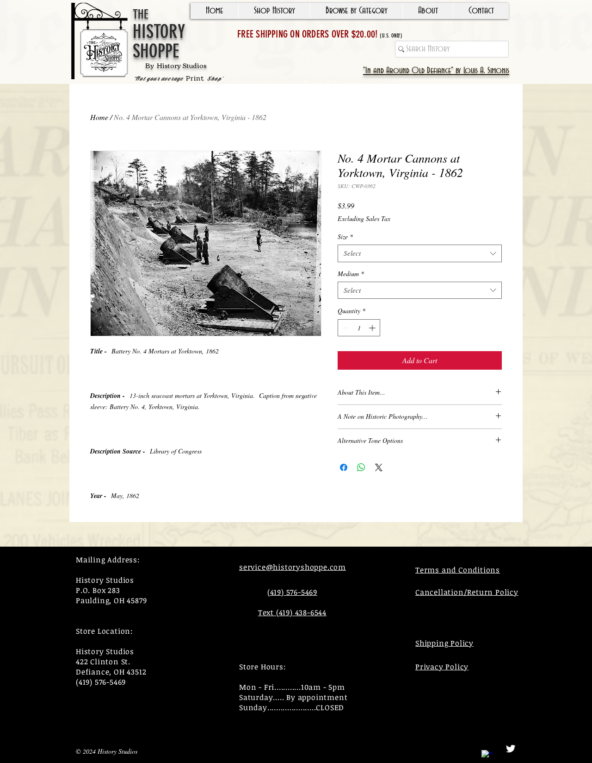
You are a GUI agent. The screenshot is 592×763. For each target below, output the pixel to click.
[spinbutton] (359, 328)
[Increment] (373, 328)
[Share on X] (378, 467)
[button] (274, 11)
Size (345, 237)
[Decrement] (345, 328)
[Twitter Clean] (510, 748)
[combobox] (420, 253)
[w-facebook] (487, 755)
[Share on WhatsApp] (361, 467)
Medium (351, 274)
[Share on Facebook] (343, 467)
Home (99, 117)
